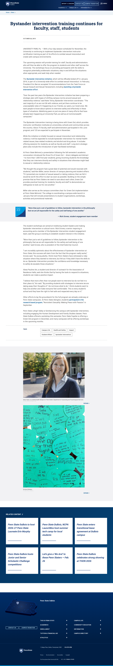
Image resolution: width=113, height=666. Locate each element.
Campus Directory (81, 633)
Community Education (82, 625)
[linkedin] (21, 620)
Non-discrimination (50, 655)
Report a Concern (68, 3)
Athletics (44, 637)
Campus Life (73, 7)
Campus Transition (91, 3)
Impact (71, 330)
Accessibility (60, 655)
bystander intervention (63, 334)
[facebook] (17, 620)
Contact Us (79, 3)
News (12, 12)
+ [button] (66, 620)
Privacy (41, 655)
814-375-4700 (68, 647)
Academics (61, 7)
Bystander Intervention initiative (39, 79)
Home (7, 12)
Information (79, 629)
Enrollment (45, 629)
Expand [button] (86, 403)
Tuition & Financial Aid (49, 633)
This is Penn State (47, 620)
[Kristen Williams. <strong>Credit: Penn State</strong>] (56, 446)
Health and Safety (60, 330)
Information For (85, 7)
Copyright (68, 655)
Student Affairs (47, 334)
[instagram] (25, 620)
